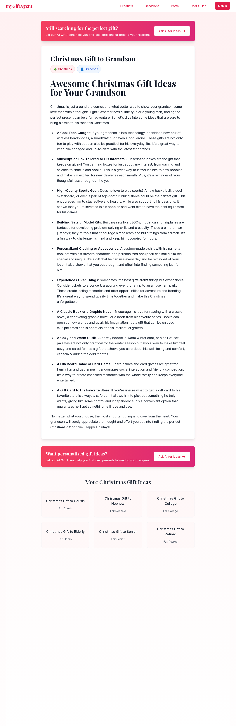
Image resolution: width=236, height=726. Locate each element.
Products (126, 6)
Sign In (222, 5)
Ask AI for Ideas (169, 31)
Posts (175, 6)
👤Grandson (89, 69)
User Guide (198, 6)
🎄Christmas (62, 69)
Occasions (152, 6)
